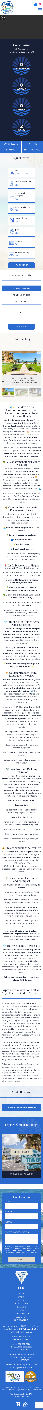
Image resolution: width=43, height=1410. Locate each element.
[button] (2, 17)
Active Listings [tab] (21, 288)
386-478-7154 (24, 1336)
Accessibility (36, 1390)
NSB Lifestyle (21, 1314)
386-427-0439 (27, 1354)
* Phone (9, 1212)
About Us (21, 1317)
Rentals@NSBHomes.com (21, 1368)
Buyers (22, 1300)
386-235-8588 (24, 1344)
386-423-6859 (31, 1365)
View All (21, 327)
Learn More (21, 265)
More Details (32, 150)
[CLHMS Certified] (30, 1382)
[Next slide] (39, 363)
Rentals (21, 1310)
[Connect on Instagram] (40, 4)
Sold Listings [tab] (21, 302)
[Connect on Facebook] (35, 4)
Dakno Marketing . (21, 1396)
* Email (8, 1222)
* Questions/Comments (17, 1232)
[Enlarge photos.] (39, 352)
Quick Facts (11, 144)
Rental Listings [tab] (21, 295)
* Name (8, 1201)
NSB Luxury (21, 1304)
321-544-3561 (18, 1365)
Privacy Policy (24, 1390)
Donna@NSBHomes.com (21, 1347)
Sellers (21, 1307)
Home (21, 1294)
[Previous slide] (3, 363)
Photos (10, 150)
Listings (32, 144)
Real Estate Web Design (19, 1394)
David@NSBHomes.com (21, 1357)
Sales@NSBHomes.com (21, 1339)
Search (22, 1297)
